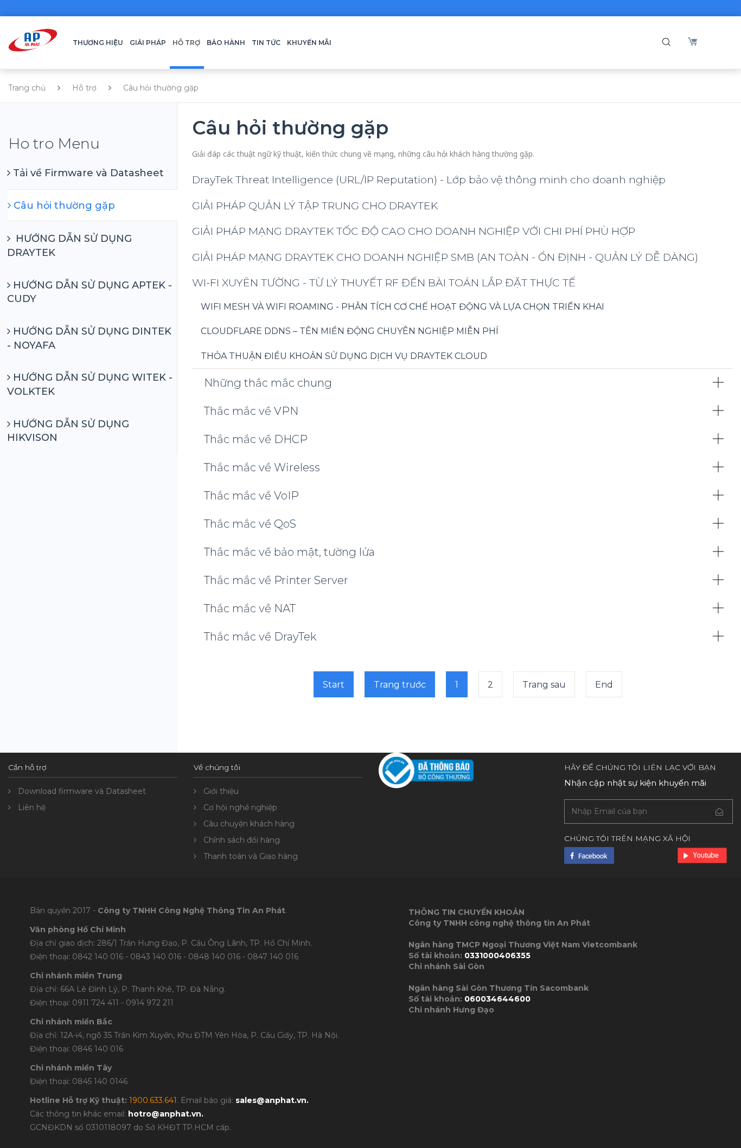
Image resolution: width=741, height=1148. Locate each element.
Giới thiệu (221, 791)
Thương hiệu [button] (98, 43)
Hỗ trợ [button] (186, 43)
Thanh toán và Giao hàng (250, 856)
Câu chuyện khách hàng (249, 824)
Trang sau (544, 684)
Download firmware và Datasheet (82, 791)
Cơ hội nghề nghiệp (240, 807)
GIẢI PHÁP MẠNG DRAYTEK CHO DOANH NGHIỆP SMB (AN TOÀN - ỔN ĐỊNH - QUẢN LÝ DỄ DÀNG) (445, 257)
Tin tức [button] (266, 43)
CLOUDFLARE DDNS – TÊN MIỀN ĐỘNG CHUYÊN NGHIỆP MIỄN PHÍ (350, 331)
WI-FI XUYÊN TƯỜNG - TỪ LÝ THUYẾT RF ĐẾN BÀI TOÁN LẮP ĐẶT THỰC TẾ (384, 282)
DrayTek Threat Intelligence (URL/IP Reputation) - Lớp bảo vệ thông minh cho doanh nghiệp (429, 179)
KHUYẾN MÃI (309, 43)
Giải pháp (148, 43)
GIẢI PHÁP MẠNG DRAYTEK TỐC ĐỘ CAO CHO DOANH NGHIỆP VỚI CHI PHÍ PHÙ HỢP (413, 231)
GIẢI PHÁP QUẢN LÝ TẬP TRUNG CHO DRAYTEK (315, 205)
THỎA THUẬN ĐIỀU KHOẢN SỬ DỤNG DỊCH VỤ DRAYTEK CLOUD (344, 356)
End (604, 684)
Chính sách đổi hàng (241, 840)
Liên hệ (32, 807)
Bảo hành (226, 43)
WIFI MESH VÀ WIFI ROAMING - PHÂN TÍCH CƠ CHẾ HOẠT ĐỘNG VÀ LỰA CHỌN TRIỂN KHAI (402, 307)
